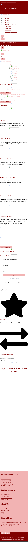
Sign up (20, 282)
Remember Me (8, 272)
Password (5, 265)
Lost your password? (14, 278)
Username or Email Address (10, 259)
